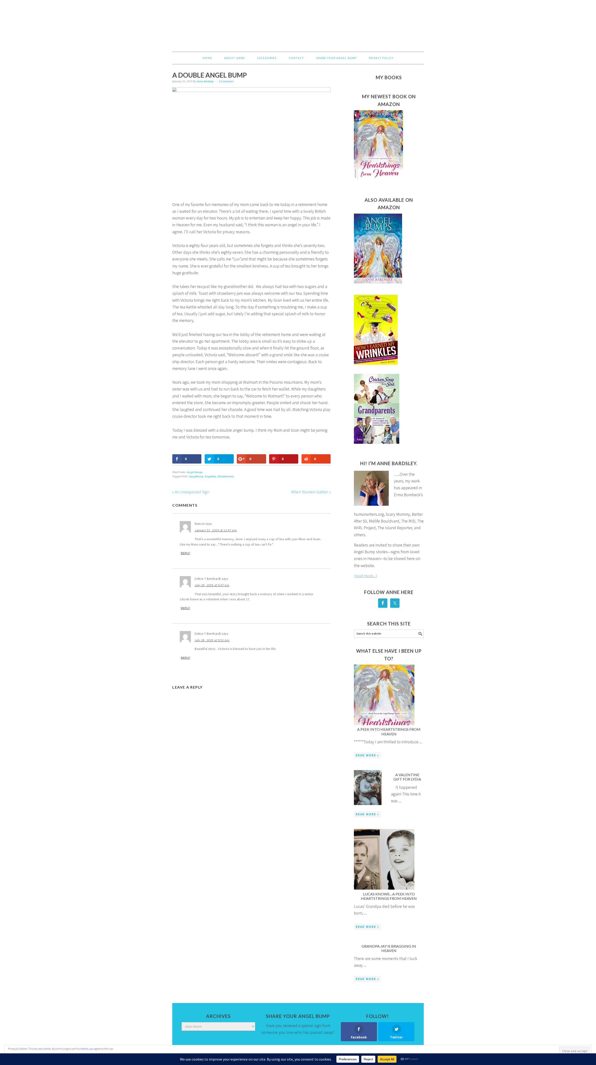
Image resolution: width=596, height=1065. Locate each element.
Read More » (367, 755)
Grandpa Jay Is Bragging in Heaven (389, 948)
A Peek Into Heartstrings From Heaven (388, 731)
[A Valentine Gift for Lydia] (368, 788)
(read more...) (365, 575)
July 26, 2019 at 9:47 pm (212, 585)
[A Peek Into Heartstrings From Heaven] (384, 696)
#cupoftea (210, 476)
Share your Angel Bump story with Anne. (298, 1039)
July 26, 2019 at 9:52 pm (212, 640)
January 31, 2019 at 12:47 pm (216, 530)
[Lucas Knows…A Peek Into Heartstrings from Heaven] (384, 860)
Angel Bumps (195, 472)
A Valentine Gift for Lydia (407, 776)
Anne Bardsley (298, 24)
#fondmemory (225, 476)
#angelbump (196, 476)
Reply (185, 553)
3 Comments (226, 81)
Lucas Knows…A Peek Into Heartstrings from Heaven (389, 896)
